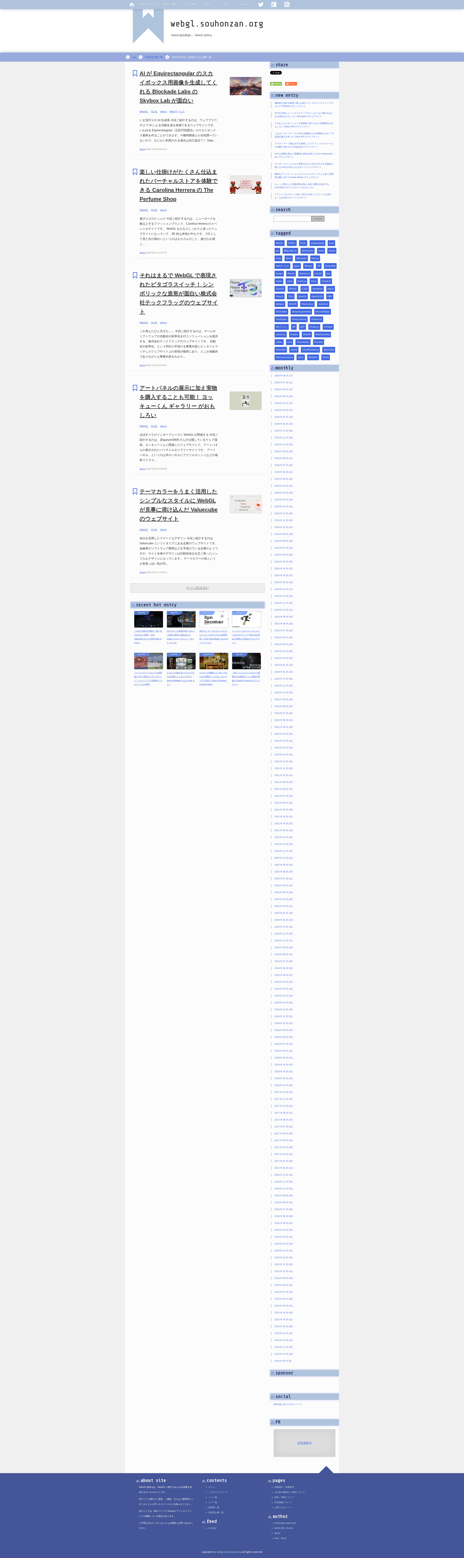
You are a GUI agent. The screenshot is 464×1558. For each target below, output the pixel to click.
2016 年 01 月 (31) (284, 1250)
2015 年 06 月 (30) (284, 1299)
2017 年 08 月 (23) (284, 1120)
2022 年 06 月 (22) (284, 720)
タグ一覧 (212, 1502)
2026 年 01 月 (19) (284, 424)
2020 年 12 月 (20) (284, 844)
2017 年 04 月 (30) (284, 1147)
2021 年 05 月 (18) (284, 809)
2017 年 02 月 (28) (284, 1161)
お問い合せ (157, 1504)
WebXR (307, 334)
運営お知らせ (290, 250)
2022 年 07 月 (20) (284, 713)
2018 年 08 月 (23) (284, 1037)
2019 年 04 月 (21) (284, 982)
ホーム (211, 1487)
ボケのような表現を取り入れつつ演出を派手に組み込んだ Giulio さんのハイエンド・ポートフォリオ (181, 637)
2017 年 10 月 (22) (284, 1106)
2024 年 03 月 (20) (284, 575)
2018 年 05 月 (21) (284, 1057)
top (134, 57)
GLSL (154, 111)
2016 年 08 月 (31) (284, 1202)
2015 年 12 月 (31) (284, 1257)
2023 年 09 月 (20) (284, 617)
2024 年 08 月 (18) (284, 541)
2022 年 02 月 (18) (284, 747)
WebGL (144, 111)
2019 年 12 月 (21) (284, 927)
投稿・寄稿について (284, 1497)
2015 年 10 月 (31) (284, 1271)
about (245, 4)
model (279, 281)
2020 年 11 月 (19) (284, 851)
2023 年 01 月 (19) (284, 672)
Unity (278, 258)
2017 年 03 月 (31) (284, 1154)
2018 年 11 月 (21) (284, 1016)
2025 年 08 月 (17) (284, 458)
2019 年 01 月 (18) (284, 1002)
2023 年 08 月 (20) (284, 623)
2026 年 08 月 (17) (284, 375)
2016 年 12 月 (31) (284, 1175)
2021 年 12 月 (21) (284, 761)
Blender (308, 266)
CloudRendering (310, 349)
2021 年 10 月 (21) (284, 775)
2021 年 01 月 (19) (284, 837)
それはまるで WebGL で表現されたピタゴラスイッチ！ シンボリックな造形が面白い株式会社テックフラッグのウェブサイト (179, 293)
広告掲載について (283, 1502)
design (279, 273)
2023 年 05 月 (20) (284, 644)
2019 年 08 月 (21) (284, 954)
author (208, 4)
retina (290, 281)
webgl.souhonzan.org (229, 1551)
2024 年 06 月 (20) (284, 555)
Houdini (294, 334)
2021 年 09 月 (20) (284, 782)
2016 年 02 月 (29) (284, 1244)
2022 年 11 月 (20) (284, 685)
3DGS (326, 357)
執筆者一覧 (213, 1507)
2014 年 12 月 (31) (284, 1340)
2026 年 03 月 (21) (284, 410)
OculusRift (330, 266)
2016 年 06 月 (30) (284, 1216)
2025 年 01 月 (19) (284, 506)
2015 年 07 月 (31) (284, 1292)
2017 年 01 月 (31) (284, 1168)
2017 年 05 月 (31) (284, 1140)
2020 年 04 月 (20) (284, 899)
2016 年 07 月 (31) (284, 1209)
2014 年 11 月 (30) (284, 1347)
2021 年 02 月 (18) (284, 830)
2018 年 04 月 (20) (284, 1064)
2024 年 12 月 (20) (284, 513)
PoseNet (318, 342)
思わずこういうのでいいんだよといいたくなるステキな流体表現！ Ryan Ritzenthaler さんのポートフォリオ (213, 637)
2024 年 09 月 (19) (284, 534)
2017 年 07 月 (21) (284, 1126)
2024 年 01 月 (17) (284, 589)
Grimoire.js (316, 319)
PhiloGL (293, 289)
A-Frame (328, 327)
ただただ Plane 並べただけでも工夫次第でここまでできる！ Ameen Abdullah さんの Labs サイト (181, 679)
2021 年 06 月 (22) (284, 803)
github (277, 1533)
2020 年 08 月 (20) (284, 871)
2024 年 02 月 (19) (284, 582)
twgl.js (331, 289)
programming (317, 243)
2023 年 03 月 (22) (284, 658)
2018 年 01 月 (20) (284, 1085)
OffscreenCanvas (284, 357)
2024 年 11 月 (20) (284, 520)
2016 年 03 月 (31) (284, 1237)
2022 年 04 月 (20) (284, 734)
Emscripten (281, 311)
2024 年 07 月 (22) (284, 548)
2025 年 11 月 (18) (284, 437)
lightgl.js (280, 304)
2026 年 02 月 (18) (284, 417)
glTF (302, 327)
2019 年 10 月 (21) (284, 940)
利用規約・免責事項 (284, 1487)
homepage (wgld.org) (285, 1523)
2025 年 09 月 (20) (284, 451)
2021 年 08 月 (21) (284, 789)
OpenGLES (317, 296)
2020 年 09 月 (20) (284, 865)
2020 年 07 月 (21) (284, 878)
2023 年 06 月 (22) (284, 637)
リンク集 (212, 1497)
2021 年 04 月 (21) (284, 816)
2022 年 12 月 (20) (284, 679)
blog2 (284, 1538)
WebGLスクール (149, 4)
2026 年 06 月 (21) (284, 389)
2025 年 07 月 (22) (284, 465)
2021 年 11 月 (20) (284, 768)
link (226, 4)
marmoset (323, 304)
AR (293, 327)
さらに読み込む (197, 588)
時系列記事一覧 (154, 57)
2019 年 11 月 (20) (284, 933)
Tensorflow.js (303, 342)
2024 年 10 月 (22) (284, 527)
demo (163, 111)
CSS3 (305, 289)
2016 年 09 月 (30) (284, 1195)
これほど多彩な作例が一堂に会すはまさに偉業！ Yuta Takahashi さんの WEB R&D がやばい (148, 637)
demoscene (307, 250)
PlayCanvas (307, 304)
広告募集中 (304, 1442)
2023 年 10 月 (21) (284, 610)
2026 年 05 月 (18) (284, 396)
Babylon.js (304, 273)
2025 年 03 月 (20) (284, 493)
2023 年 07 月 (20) (284, 630)
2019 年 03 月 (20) (284, 989)
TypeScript (329, 349)
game (297, 266)
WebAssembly (323, 334)
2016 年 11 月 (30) (284, 1182)
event (321, 250)
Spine (301, 357)
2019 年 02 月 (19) (284, 995)
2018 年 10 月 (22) (284, 1023)
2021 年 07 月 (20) (284, 796)
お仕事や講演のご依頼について (289, 1492)
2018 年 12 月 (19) (284, 1009)
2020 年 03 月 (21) (284, 906)
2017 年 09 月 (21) (284, 1113)
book (331, 243)
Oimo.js (279, 296)
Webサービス (177, 111)
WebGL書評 (170, 4)
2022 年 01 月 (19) (284, 754)
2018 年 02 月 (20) (284, 1078)
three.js (315, 258)
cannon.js (280, 334)
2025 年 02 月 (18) (284, 499)
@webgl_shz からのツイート (288, 1404)
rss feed (212, 1528)
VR (318, 266)
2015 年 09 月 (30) (284, 1278)
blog (276, 1538)
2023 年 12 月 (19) (284, 596)
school (332, 250)
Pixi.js (314, 281)
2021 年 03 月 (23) (284, 823)
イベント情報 (189, 4)
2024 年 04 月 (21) (284, 568)
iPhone (291, 273)
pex (328, 273)
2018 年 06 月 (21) (284, 1051)
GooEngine (281, 319)
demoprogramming (301, 311)
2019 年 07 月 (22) (284, 961)
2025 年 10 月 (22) (284, 444)
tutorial (294, 349)
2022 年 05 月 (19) (284, 727)
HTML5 (291, 243)
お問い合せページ (283, 1507)
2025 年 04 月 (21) (284, 486)
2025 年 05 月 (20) (284, 479)
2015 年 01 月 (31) (284, 1333)
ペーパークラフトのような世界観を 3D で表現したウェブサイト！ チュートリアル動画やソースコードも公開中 (148, 679)
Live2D (318, 273)
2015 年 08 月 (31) (284, 1285)
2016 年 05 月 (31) (284, 1223)
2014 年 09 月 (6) (283, 1361)
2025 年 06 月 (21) (284, 472)
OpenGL (302, 296)
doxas (143, 149)
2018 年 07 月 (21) (284, 1044)
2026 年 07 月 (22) (284, 382)
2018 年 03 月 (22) (284, 1071)
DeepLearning (299, 319)
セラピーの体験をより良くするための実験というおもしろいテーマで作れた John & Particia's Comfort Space (213, 679)
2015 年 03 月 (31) (284, 1319)
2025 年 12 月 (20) (284, 431)
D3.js (290, 296)
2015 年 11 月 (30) (284, 1264)
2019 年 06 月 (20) (284, 968)
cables (279, 342)
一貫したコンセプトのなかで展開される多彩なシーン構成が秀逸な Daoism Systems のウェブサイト (246, 679)
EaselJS (280, 289)
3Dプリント (281, 327)
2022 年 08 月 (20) (284, 706)
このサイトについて (218, 1492)
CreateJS (326, 281)
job (277, 250)
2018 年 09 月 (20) (284, 1030)
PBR (330, 296)
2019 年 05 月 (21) (284, 975)
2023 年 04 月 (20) (284, 651)
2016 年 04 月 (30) (284, 1230)
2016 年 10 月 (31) (284, 1188)
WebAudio (301, 258)
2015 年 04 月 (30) (284, 1312)
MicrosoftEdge (323, 311)
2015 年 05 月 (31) (284, 1306)
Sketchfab (281, 349)
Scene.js (301, 281)
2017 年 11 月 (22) (284, 1099)
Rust (289, 342)
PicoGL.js (314, 327)
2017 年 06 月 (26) (284, 1133)
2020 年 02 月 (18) (284, 913)
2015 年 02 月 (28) (284, 1326)
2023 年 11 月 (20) (284, 603)
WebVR (293, 304)
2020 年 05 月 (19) (284, 892)
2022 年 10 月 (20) (284, 692)
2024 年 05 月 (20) (284, 561)
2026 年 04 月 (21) (284, 403)
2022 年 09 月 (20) (284, 699)
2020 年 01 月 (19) (284, 920)
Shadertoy (317, 289)
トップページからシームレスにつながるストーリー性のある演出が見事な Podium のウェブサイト (246, 637)
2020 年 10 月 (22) (284, 858)
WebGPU (313, 357)
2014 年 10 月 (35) (284, 1354)
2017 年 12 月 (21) (284, 1092)
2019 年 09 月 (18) (284, 947)
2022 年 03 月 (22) (284, 741)
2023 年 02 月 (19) (284, 665)
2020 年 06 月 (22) (284, 885)
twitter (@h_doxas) (283, 1528)
